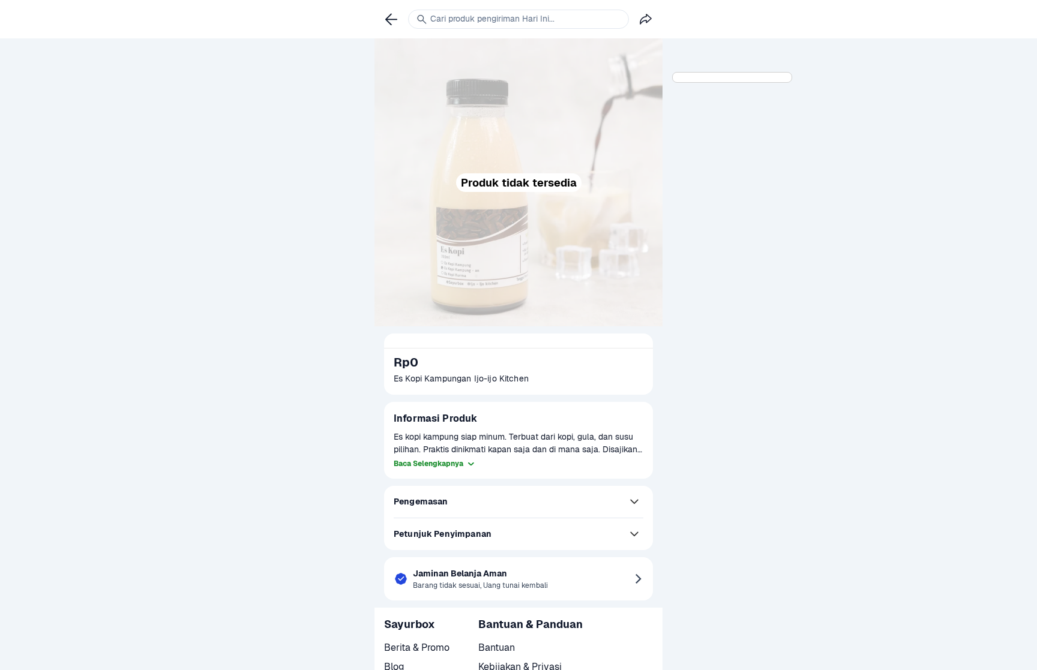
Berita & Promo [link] (416, 647)
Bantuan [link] (496, 647)
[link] (391, 19)
